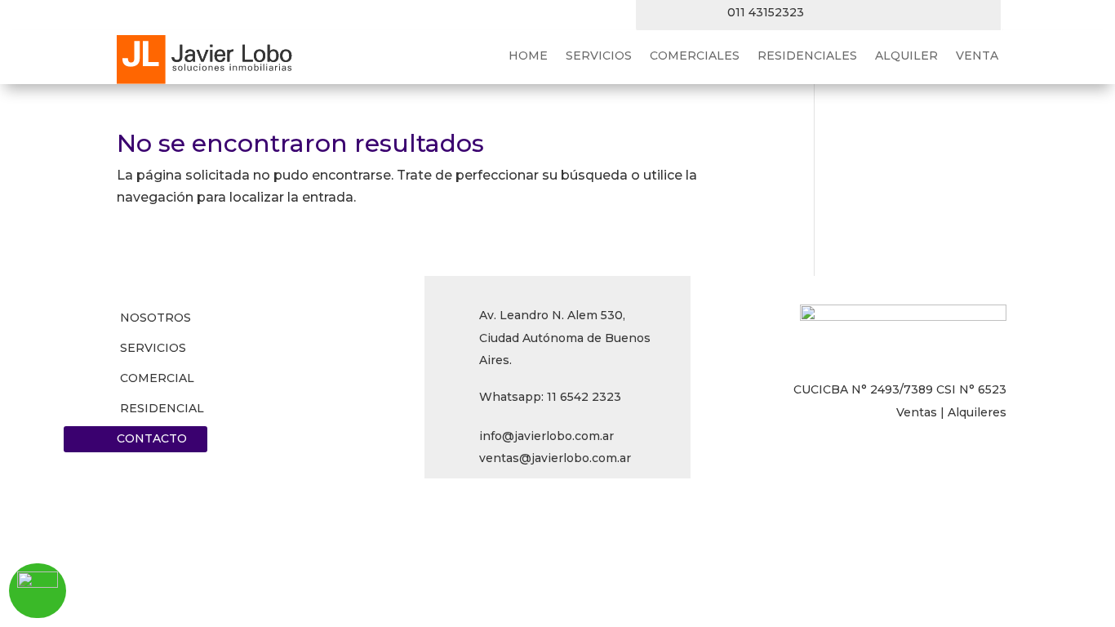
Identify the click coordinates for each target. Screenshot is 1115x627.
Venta (977, 56)
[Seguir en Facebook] (833, 13)
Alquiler (906, 56)
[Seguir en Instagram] (930, 13)
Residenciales (807, 56)
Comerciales (695, 56)
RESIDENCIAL (162, 408)
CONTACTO (152, 438)
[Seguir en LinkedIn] (898, 13)
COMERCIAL (157, 378)
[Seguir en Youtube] (963, 13)
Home (528, 56)
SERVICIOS (153, 347)
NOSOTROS (155, 317)
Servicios (599, 56)
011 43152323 (765, 12)
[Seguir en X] (865, 13)
